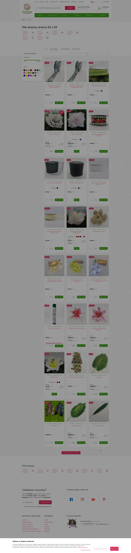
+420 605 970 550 (83, 8)
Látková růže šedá (54, 134)
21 (89, 53)
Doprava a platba (64, 1)
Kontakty (81, 1)
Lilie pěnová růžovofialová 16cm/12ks (99, 329)
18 (82, 53)
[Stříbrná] (29, 70)
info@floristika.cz (103, 524)
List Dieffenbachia (77, 425)
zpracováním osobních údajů (43, 506)
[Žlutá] (27, 76)
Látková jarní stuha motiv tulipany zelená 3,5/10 (76, 86)
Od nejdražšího (76, 49)
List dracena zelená (98, 425)
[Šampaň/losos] (33, 76)
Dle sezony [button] (89, 15)
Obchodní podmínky (27, 524)
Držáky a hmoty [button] (52, 15)
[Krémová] (33, 70)
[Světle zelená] (31, 73)
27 (97, 53)
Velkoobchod (54, 1)
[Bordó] (31, 70)
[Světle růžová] (38, 73)
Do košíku (60, 102)
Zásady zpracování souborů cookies (31, 531)
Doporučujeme (54, 49)
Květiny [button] (40, 15)
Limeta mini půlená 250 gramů (76, 377)
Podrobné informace (81, 547)
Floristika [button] (77, 15)
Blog (46, 1)
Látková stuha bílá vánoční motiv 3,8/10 (98, 135)
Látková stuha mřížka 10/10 (54, 183)
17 (79, 53)
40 (100, 53)
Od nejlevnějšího (65, 49)
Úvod (36, 1)
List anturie (54, 425)
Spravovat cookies (85, 550)
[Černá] (24, 70)
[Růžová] (31, 76)
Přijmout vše (114, 548)
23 (95, 53)
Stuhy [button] (64, 15)
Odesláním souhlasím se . (37, 506)
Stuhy (46, 524)
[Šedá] (35, 73)
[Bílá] (40, 73)
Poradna (73, 1)
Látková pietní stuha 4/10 (99, 85)
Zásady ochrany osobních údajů (30, 528)
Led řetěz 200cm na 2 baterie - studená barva (99, 280)
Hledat (70, 8)
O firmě (41, 1)
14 (77, 53)
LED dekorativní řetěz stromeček (77, 280)
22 (92, 53)
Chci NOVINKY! (45, 502)
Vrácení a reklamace (27, 526)
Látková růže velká (76, 134)
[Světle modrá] (40, 70)
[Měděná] (35, 76)
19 (84, 53)
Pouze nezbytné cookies (100, 548)
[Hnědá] (33, 73)
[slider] (23, 60)
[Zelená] (38, 70)
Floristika (46, 526)
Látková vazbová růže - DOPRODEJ (76, 232)
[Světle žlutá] (27, 73)
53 (103, 53)
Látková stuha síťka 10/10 (77, 183)
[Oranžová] (29, 73)
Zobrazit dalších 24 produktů (71, 452)
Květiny (46, 520)
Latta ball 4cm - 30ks (99, 231)
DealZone (102, 15)
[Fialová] (29, 76)
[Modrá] (24, 76)
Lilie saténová (54, 377)
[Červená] (35, 70)
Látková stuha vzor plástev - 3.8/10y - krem (54, 232)
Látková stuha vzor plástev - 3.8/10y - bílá (99, 183)
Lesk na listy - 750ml (54, 328)
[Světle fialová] (24, 73)
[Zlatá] (27, 70)
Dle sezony (47, 528)
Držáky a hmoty (48, 522)
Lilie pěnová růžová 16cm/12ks (76, 328)
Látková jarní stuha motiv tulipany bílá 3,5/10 (54, 86)
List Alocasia (98, 377)
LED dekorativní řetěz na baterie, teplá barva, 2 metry (54, 280)
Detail (76, 151)
